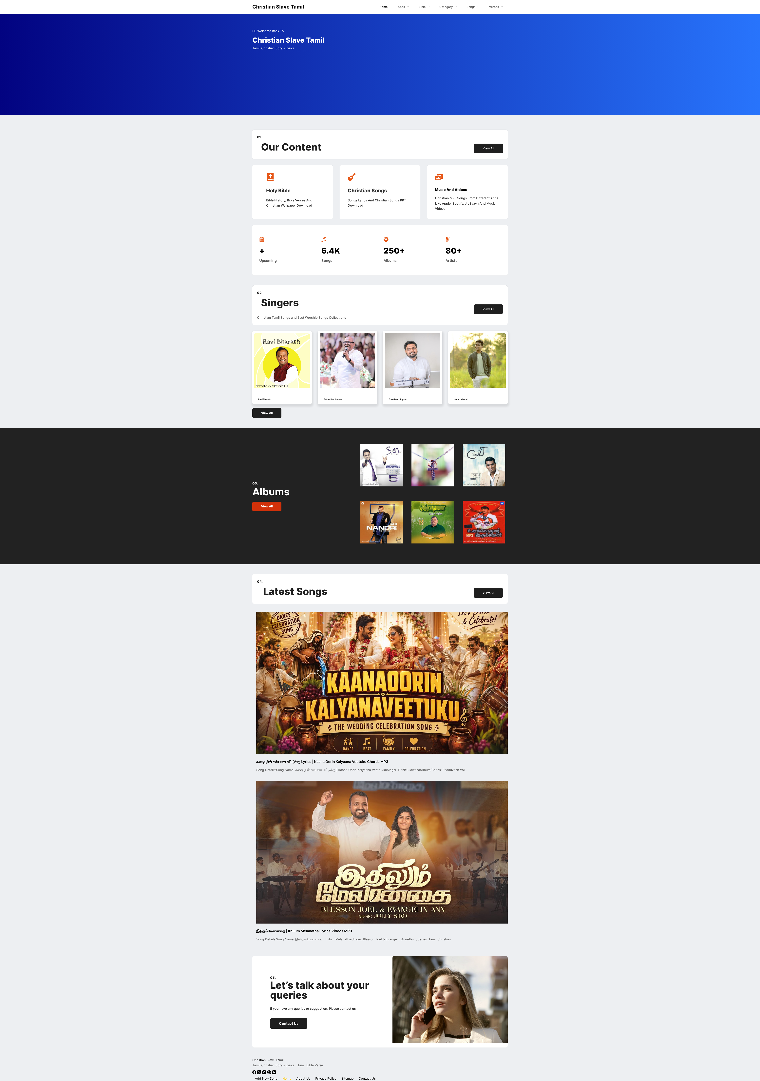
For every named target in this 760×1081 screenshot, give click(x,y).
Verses (494, 7)
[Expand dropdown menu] (408, 7)
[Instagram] (264, 1073)
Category (446, 7)
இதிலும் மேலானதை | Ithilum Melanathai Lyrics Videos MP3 (304, 931)
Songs (470, 7)
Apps (401, 7)
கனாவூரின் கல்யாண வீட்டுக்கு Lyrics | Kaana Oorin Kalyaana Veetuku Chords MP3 (322, 762)
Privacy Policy (325, 1078)
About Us (303, 1078)
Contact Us (367, 1078)
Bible (422, 7)
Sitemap (347, 1078)
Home (383, 7)
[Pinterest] (269, 1073)
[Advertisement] (380, 80)
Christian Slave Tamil (278, 7)
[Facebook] (254, 1073)
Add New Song (266, 1078)
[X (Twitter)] (259, 1073)
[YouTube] (274, 1073)
